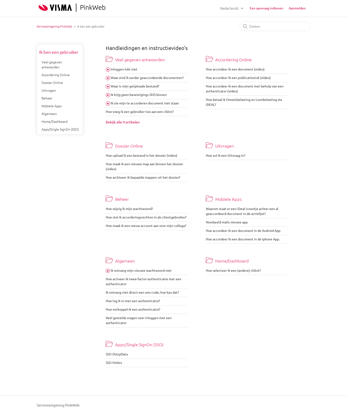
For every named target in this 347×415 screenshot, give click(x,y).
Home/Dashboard (55, 121)
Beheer (47, 98)
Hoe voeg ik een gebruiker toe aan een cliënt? (140, 112)
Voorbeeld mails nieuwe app (227, 222)
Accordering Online (56, 75)
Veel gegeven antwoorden (52, 64)
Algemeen (49, 114)
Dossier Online (52, 83)
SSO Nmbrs (114, 363)
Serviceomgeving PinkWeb (54, 26)
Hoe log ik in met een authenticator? (133, 301)
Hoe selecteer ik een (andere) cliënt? (233, 270)
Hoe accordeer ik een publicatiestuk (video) (238, 78)
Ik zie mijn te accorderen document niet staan (145, 103)
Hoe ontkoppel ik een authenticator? (133, 309)
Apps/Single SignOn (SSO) (60, 129)
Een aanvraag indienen (266, 8)
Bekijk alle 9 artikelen (123, 122)
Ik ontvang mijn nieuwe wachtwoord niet (141, 270)
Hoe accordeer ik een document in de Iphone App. (243, 239)
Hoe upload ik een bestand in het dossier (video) (141, 155)
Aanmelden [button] (297, 8)
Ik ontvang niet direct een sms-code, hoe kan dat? (142, 292)
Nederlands (229, 8)
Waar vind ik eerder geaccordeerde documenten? (147, 78)
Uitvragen (49, 90)
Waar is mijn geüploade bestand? (135, 86)
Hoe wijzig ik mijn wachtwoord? (129, 209)
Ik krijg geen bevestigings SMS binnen (139, 95)
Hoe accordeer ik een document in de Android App (243, 231)
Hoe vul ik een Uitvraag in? (225, 155)
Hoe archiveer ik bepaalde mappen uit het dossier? (143, 177)
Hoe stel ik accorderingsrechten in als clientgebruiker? (146, 217)
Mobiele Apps (52, 106)
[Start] (72, 10)
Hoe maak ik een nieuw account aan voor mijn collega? (146, 226)
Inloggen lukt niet (124, 69)
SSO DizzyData (117, 354)
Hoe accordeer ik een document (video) (235, 69)
